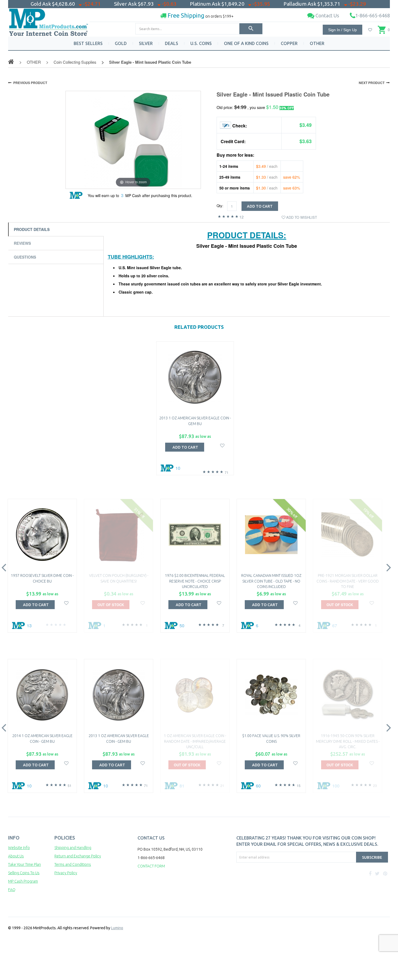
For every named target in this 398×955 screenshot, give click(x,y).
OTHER (317, 43)
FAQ (11, 890)
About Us (16, 856)
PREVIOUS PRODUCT (30, 82)
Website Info (19, 847)
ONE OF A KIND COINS (246, 43)
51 (69, 785)
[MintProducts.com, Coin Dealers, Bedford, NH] (267, 883)
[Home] (48, 20)
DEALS (171, 43)
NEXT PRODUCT (371, 82)
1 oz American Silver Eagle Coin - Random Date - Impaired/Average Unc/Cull (195, 741)
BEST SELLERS (88, 43)
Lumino (117, 928)
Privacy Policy (65, 873)
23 (375, 785)
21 (222, 785)
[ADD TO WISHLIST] (222, 445)
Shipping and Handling (72, 847)
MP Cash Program (23, 881)
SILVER (146, 43)
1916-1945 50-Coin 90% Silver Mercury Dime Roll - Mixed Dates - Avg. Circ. (348, 741)
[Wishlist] (370, 30)
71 (227, 472)
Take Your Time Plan (24, 864)
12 (241, 217)
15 (299, 785)
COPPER (289, 43)
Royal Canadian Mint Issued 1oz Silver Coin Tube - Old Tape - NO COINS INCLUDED (271, 581)
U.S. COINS (201, 43)
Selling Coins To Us (24, 873)
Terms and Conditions (72, 864)
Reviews (22, 243)
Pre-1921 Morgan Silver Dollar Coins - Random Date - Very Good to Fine (348, 581)
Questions (25, 257)
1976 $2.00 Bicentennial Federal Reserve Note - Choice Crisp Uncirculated (195, 581)
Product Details (32, 229)
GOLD (121, 43)
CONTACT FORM (151, 866)
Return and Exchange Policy (77, 856)
